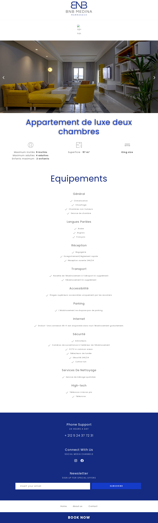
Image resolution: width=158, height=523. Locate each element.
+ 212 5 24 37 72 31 (79, 435)
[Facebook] (82, 461)
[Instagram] (76, 461)
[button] (4, 77)
